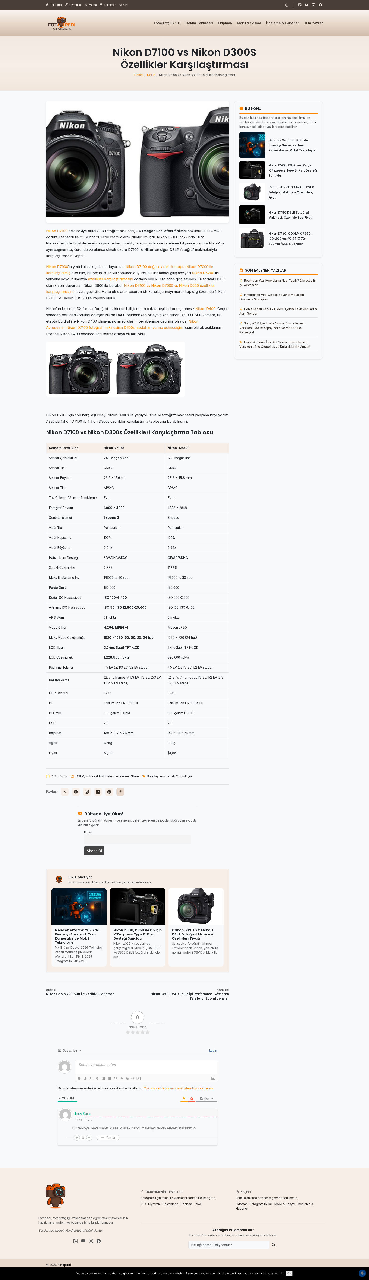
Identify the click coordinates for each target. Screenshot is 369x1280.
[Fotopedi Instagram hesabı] (313, 5)
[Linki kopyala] (120, 792)
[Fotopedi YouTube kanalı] (306, 5)
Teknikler (110, 4)
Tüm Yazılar (313, 23)
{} (132, 1078)
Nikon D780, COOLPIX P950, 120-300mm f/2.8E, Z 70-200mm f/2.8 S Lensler (289, 239)
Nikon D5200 (203, 273)
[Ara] (273, 1245)
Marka (93, 4)
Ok (289, 1273)
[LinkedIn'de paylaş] (98, 792)
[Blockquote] (115, 1078)
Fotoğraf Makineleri (100, 776)
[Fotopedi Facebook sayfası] (320, 5)
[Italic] (85, 1078)
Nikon (134, 776)
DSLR (80, 776)
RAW (198, 1204)
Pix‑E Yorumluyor (179, 776)
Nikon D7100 (56, 231)
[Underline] (91, 1078)
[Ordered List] (103, 1078)
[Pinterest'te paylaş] (109, 792)
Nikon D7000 (57, 267)
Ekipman (225, 23)
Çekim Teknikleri (199, 23)
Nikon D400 (205, 309)
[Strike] (97, 1078)
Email (88, 832)
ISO (143, 1204)
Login (212, 1050)
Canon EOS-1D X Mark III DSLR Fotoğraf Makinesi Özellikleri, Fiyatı (291, 192)
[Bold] (79, 1078)
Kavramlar (75, 4)
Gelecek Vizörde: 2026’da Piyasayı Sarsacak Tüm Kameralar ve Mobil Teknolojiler (292, 145)
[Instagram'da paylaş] (87, 792)
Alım (125, 4)
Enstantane (170, 1204)
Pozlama (187, 1204)
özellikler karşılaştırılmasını (110, 279)
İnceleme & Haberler (282, 23)
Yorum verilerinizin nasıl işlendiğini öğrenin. (179, 1088)
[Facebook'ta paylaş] (76, 792)
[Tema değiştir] (286, 5)
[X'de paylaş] (65, 792)
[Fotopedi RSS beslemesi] (299, 5)
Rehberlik (56, 4)
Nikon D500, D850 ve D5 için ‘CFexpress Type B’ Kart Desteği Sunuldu (292, 170)
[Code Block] (121, 1078)
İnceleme (122, 776)
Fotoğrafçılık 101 (167, 23)
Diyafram (154, 1204)
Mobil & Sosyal (249, 23)
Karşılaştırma (156, 776)
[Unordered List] (109, 1078)
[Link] (127, 1078)
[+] (138, 1078)
